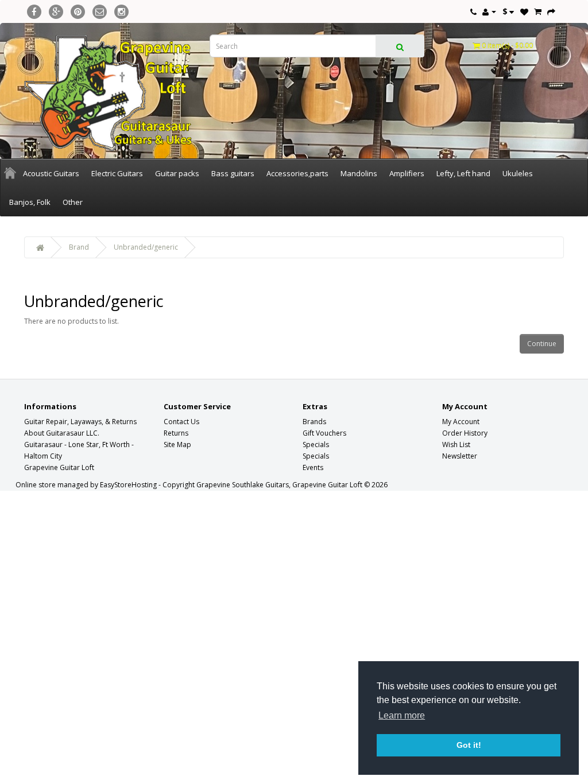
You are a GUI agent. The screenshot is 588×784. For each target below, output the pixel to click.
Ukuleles (517, 173)
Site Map (177, 444)
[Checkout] (551, 11)
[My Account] (489, 11)
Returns (176, 433)
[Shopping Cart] (537, 11)
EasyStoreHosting (128, 485)
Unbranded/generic (146, 247)
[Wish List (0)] (524, 11)
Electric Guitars (117, 173)
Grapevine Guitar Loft (59, 467)
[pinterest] (78, 10)
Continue (541, 343)
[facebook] (34, 10)
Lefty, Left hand (463, 173)
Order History (465, 433)
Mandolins (359, 173)
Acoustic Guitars (51, 173)
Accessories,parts (297, 173)
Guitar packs (177, 173)
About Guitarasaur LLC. (61, 433)
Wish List (456, 444)
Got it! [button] (469, 745)
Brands (314, 421)
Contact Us (181, 421)
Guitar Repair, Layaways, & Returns (80, 421)
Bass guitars (232, 173)
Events (313, 467)
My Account (460, 421)
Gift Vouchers (324, 433)
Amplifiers (406, 173)
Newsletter (459, 456)
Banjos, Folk (30, 202)
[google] (56, 10)
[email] (99, 10)
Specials (316, 444)
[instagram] (121, 10)
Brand (79, 247)
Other (73, 202)
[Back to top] (550, 746)
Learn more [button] (401, 715)
